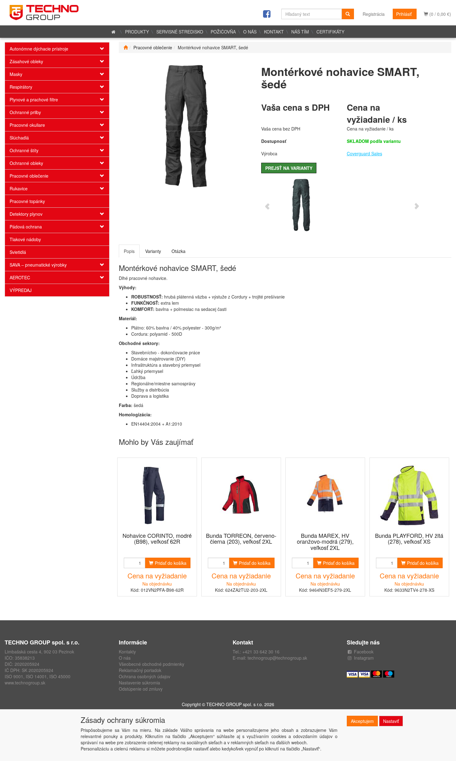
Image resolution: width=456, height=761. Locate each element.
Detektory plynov (26, 214)
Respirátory (21, 87)
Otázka (179, 251)
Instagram (364, 658)
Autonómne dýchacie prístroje (39, 49)
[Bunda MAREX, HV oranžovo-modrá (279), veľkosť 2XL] (325, 495)
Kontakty (127, 651)
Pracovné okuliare (27, 125)
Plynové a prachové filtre (34, 99)
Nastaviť (391, 721)
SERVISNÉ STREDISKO (179, 32)
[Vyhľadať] (348, 14)
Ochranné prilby (25, 112)
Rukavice (19, 188)
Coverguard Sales (364, 153)
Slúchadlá (19, 138)
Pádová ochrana (26, 226)
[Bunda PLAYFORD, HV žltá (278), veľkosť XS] (409, 495)
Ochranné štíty (24, 150)
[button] (100, 48)
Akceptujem (362, 721)
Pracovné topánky (27, 201)
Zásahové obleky (26, 61)
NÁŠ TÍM (300, 32)
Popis (129, 251)
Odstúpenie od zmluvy (141, 689)
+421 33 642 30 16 (260, 651)
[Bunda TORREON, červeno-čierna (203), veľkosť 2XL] (241, 495)
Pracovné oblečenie (29, 176)
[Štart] (125, 47)
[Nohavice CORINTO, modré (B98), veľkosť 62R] (157, 495)
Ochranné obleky (26, 163)
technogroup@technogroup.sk (277, 658)
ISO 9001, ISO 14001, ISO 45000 (37, 676)
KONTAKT (274, 32)
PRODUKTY (137, 32)
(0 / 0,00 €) (439, 14)
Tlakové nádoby (25, 239)
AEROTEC (20, 277)
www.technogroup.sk (25, 682)
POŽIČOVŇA (223, 32)
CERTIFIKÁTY (330, 32)
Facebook (363, 651)
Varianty (153, 251)
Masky (16, 74)
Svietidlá (18, 252)
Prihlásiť (404, 14)
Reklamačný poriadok (140, 670)
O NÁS (250, 32)
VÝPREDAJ (21, 290)
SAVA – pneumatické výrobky (38, 265)
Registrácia (374, 14)
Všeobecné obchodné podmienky (151, 664)
